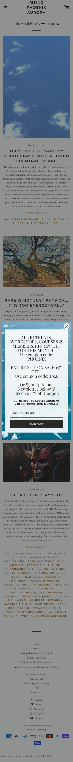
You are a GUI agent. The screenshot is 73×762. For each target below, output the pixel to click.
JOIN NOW (36, 424)
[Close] (66, 326)
